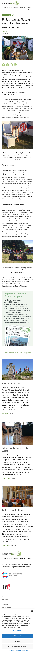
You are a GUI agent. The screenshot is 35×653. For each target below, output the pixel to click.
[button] (32, 611)
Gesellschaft (8, 15)
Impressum (25, 650)
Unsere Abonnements (6, 607)
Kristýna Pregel (5, 31)
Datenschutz (10, 650)
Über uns (4, 597)
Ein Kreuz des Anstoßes (12, 383)
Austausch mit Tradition (12, 510)
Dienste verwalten (17, 630)
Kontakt (4, 602)
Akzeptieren (17, 636)
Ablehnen (17, 641)
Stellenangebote (5, 599)
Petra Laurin (5, 413)
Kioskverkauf (5, 604)
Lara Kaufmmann (6, 545)
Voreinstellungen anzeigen (17, 646)
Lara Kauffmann (6, 478)
